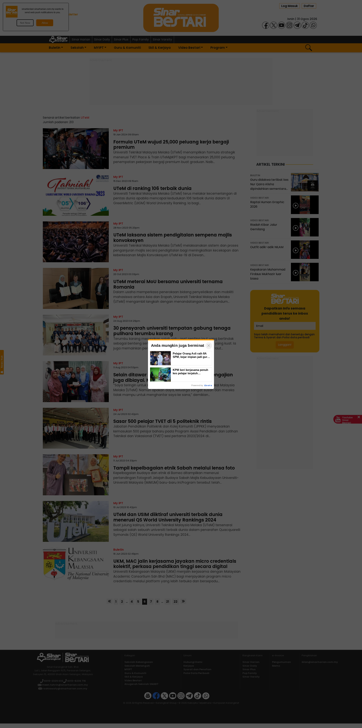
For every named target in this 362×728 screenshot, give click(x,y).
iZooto (208, 385)
